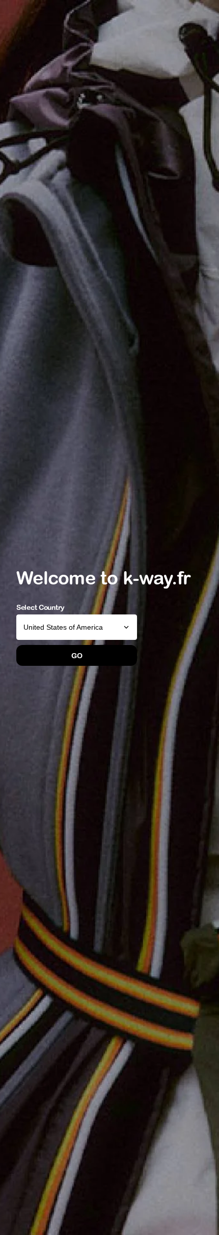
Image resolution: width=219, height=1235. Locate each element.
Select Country (40, 607)
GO (76, 655)
